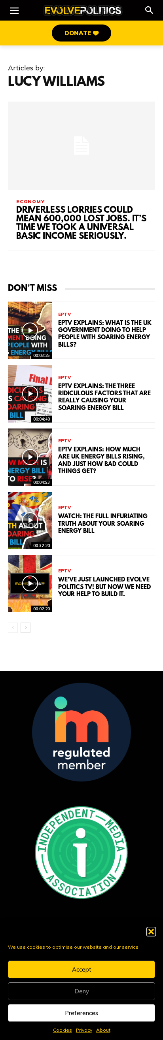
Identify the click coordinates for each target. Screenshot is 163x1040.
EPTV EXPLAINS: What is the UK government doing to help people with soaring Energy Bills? (105, 334)
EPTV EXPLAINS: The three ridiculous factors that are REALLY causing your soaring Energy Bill (104, 397)
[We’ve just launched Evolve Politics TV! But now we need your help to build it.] (30, 583)
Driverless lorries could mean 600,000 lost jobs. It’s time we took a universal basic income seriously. (81, 224)
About (103, 1030)
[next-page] (25, 628)
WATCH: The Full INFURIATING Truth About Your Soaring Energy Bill (103, 523)
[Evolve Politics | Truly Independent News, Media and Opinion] (83, 10)
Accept (81, 969)
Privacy (84, 1030)
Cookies (62, 1030)
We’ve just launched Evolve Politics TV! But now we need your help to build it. (104, 587)
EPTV (64, 314)
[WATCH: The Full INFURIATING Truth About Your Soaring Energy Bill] (30, 520)
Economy (30, 201)
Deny (81, 991)
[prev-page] (13, 628)
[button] (151, 932)
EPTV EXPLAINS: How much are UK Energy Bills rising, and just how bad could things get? (101, 460)
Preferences (81, 1013)
